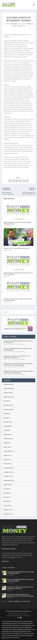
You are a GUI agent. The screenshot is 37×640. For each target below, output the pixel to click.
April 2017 (6, 459)
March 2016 (7, 505)
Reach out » (5, 561)
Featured (13, 344)
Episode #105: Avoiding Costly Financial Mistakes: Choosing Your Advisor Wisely (18, 371)
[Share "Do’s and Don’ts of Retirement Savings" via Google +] (16, 180)
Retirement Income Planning (15, 615)
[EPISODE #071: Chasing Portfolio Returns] (18, 237)
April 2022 (6, 401)
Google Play (17, 601)
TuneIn (24, 601)
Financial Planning (20, 344)
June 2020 (6, 430)
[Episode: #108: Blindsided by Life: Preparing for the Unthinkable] (4, 580)
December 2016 (8, 468)
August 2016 (7, 484)
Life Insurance (24, 613)
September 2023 (8, 388)
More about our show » (9, 549)
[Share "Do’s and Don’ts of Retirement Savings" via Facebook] (10, 180)
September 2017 (8, 451)
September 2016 (8, 480)
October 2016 (8, 476)
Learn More (27, 615)
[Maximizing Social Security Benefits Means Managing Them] (18, 211)
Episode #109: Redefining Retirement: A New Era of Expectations (18, 341)
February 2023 (8, 392)
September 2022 (8, 397)
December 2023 (8, 384)
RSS (29, 601)
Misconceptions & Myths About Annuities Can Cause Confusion (18, 273)
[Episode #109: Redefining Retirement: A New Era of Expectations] (4, 573)
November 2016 (8, 472)
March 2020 (7, 434)
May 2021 (6, 418)
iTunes (10, 601)
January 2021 (7, 422)
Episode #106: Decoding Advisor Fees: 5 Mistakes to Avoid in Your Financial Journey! (18, 364)
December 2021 (8, 405)
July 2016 (6, 489)
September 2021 (8, 409)
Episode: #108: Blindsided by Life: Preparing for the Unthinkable (18, 349)
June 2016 (6, 493)
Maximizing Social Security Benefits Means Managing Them (17, 223)
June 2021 (6, 413)
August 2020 (7, 426)
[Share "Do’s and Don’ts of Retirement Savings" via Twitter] (13, 180)
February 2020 (8, 438)
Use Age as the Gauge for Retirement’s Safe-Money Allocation (18, 299)
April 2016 (6, 501)
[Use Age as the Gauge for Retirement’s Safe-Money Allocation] (18, 287)
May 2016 (6, 497)
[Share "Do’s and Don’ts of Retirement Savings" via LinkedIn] (20, 180)
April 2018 (6, 443)
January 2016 (7, 514)
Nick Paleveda (14, 24)
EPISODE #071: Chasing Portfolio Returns (17, 248)
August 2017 (7, 455)
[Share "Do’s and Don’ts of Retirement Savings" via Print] (27, 180)
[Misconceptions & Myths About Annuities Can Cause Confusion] (18, 261)
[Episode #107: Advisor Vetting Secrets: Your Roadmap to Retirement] (4, 588)
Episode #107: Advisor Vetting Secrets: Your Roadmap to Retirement (17, 356)
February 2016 (8, 510)
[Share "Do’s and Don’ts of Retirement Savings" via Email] (23, 180)
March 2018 (7, 447)
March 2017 (7, 463)
